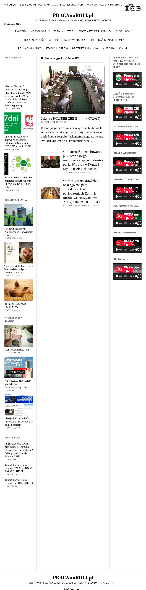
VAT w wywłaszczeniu (16, 349)
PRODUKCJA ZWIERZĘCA (70, 40)
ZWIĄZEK (21, 31)
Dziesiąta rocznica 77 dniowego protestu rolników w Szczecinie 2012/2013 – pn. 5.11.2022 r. (18, 141)
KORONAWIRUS (40, 31)
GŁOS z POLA (124, 31)
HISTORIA (109, 48)
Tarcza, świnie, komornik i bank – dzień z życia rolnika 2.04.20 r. (18, 269)
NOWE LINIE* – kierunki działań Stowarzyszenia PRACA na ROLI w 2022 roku (18, 182)
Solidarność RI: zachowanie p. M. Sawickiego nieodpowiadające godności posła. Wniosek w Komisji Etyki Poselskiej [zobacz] (83, 160)
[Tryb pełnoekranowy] (139, 84)
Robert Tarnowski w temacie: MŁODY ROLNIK (18, 481)
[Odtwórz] (117, 84)
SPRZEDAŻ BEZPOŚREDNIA (107, 40)
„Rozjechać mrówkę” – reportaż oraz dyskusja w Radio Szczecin (18, 421)
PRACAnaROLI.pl (73, 15)
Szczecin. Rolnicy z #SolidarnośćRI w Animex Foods (18, 232)
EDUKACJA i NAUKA (29, 48)
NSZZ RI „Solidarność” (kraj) (34, 4)
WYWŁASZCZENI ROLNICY (95, 31)
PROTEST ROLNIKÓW (85, 48)
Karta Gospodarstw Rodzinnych (105, 4)
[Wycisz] (136, 84)
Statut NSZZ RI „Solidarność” (68, 4)
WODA (71, 31)
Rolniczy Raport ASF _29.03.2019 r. (16, 305)
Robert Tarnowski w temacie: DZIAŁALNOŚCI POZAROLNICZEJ (18, 468)
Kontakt (130, 4)
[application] (127, 80)
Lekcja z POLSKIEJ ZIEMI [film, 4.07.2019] (70, 118)
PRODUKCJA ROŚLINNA (36, 40)
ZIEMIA (58, 31)
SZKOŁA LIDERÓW (57, 48)
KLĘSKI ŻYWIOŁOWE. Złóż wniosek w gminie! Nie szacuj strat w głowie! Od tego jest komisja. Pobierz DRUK (18, 450)
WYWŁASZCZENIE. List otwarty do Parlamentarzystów (17, 384)
